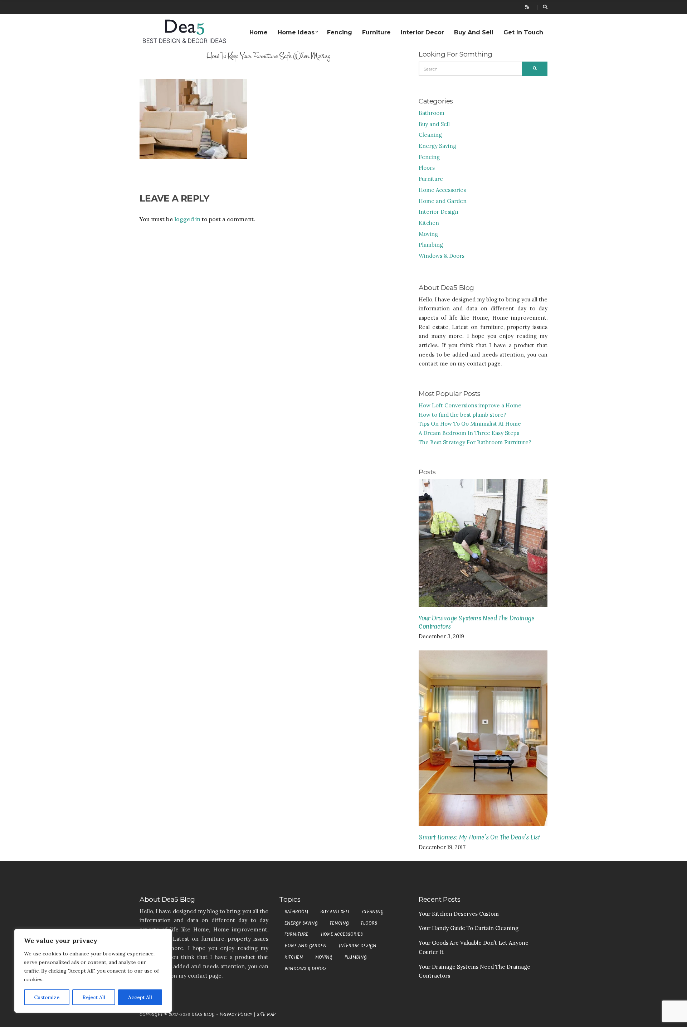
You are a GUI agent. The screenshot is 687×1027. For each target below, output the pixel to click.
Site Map (266, 1014)
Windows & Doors (441, 255)
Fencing (339, 32)
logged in (187, 219)
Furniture (376, 32)
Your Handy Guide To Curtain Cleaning (468, 928)
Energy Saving (437, 145)
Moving (428, 234)
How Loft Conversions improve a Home (470, 405)
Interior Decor (422, 32)
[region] (93, 971)
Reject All (93, 997)
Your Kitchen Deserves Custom (459, 913)
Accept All (140, 997)
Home (258, 32)
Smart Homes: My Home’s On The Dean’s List (479, 837)
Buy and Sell (473, 32)
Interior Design (438, 211)
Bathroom (431, 113)
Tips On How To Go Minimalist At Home (470, 423)
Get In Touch (523, 32)
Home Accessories (442, 189)
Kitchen (429, 222)
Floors (427, 167)
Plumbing (431, 244)
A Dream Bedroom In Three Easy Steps (469, 433)
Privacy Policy (236, 1014)
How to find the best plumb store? (462, 414)
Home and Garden (443, 201)
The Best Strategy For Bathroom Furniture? (475, 442)
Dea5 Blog (203, 1014)
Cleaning (430, 134)
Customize (46, 997)
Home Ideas (296, 32)
